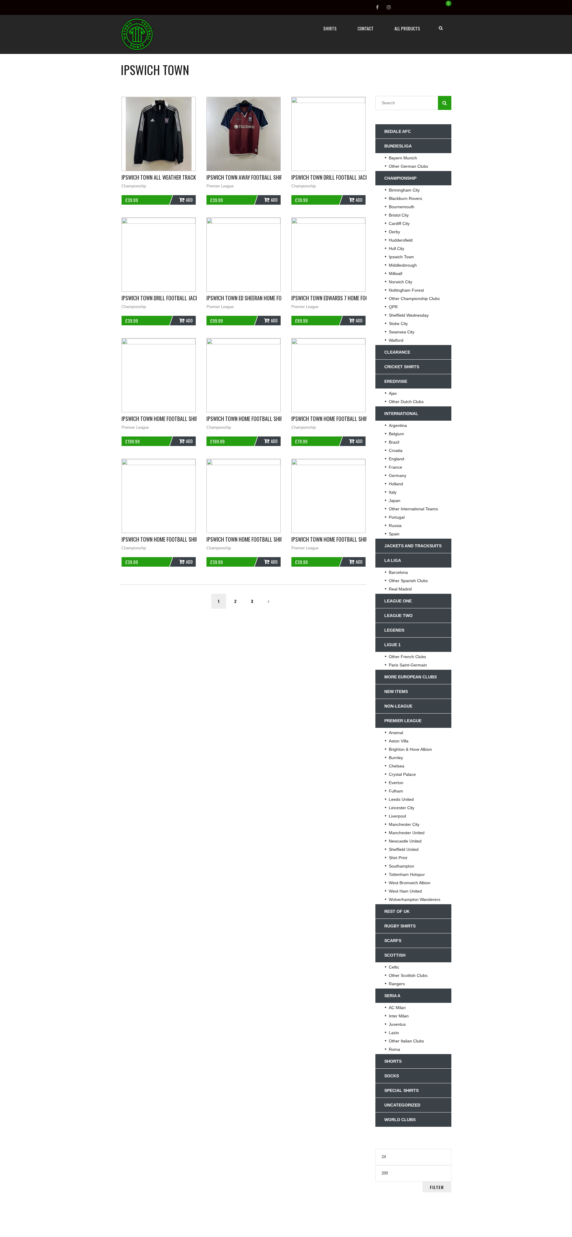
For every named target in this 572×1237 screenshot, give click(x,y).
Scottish (394, 955)
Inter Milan (399, 1016)
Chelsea (396, 766)
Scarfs (392, 940)
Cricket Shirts (401, 366)
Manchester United (407, 832)
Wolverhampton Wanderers (414, 899)
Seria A (392, 995)
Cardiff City (399, 223)
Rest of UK (397, 911)
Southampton (401, 866)
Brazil (394, 442)
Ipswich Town (401, 256)
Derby (394, 231)
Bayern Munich (403, 158)
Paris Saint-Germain (408, 665)
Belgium (396, 433)
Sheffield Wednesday (409, 315)
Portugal (397, 517)
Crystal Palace (402, 774)
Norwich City (400, 281)
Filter (437, 1187)
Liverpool (397, 816)
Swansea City (401, 332)
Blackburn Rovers (405, 198)
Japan (394, 500)
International (401, 413)
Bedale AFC (397, 131)
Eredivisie (395, 381)
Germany (397, 475)
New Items (396, 691)
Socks (391, 1075)
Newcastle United (405, 841)
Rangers (397, 983)
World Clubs (400, 1119)
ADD (189, 199)
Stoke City (398, 323)
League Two (398, 615)
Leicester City (401, 807)
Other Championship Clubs (414, 298)
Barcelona (398, 572)
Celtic (394, 967)
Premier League (220, 186)
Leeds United (401, 799)
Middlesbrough (403, 265)
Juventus (397, 1024)
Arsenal (396, 732)
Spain (394, 534)
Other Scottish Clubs (408, 975)
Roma (394, 1049)
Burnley (396, 757)
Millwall (395, 273)
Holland (396, 483)
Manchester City (404, 824)
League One (398, 601)
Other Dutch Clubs (406, 401)
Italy (393, 492)
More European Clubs (410, 677)
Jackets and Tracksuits (413, 545)
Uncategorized (402, 1105)
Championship (134, 186)
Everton (396, 782)
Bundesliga (398, 146)
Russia (395, 525)
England (396, 458)
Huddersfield (401, 240)
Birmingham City (404, 190)
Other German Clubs (408, 166)
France (395, 467)
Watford (396, 340)
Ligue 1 (392, 644)
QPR (393, 306)
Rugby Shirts (400, 926)
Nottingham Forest (406, 290)
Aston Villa (398, 741)
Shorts (393, 1061)
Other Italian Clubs (406, 1041)
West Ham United (405, 891)
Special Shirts (401, 1090)
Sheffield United (404, 849)
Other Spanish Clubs (408, 580)
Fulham (396, 791)
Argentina (398, 425)
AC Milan (397, 1007)
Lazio (394, 1032)
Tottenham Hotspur (407, 874)
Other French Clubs (407, 656)
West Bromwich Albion (409, 882)
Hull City (396, 248)
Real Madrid (400, 589)
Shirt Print (398, 857)
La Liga (392, 560)
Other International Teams (413, 508)
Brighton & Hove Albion (410, 749)
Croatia (395, 450)
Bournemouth (401, 206)
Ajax (393, 393)
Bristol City (399, 215)
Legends (394, 630)
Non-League (398, 706)
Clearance (397, 352)
